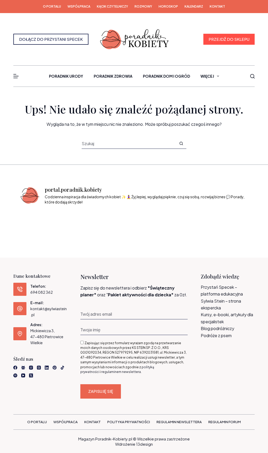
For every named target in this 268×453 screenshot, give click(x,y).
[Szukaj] (252, 76)
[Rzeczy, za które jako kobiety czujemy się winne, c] (90, 219)
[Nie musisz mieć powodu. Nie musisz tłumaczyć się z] (148, 219)
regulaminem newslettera (121, 372)
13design (144, 443)
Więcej (207, 76)
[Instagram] (31, 368)
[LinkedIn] (47, 368)
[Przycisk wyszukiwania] (181, 143)
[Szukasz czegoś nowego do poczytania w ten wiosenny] (236, 219)
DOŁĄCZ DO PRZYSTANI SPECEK (51, 39)
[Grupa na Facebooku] (23, 368)
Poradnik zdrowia (113, 76)
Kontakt (217, 6)
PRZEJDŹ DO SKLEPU (229, 39)
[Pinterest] (55, 368)
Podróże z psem (216, 335)
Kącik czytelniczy (112, 6)
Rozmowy (143, 6)
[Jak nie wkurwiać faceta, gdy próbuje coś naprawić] (177, 219)
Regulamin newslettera (179, 422)
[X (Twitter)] (31, 375)
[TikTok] (62, 368)
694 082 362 (41, 292)
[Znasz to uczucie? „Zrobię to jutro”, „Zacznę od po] (61, 219)
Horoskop (168, 6)
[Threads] (39, 368)
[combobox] (129, 143)
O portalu (52, 6)
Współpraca (79, 6)
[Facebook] (15, 368)
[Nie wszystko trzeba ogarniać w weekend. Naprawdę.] (119, 219)
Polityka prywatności (128, 422)
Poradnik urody (66, 76)
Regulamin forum (224, 422)
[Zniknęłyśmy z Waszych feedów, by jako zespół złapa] (207, 219)
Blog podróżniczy (217, 328)
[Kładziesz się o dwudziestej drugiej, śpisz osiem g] (32, 219)
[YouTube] (23, 375)
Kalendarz (194, 6)
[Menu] (16, 76)
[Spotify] (15, 375)
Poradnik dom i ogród (166, 76)
